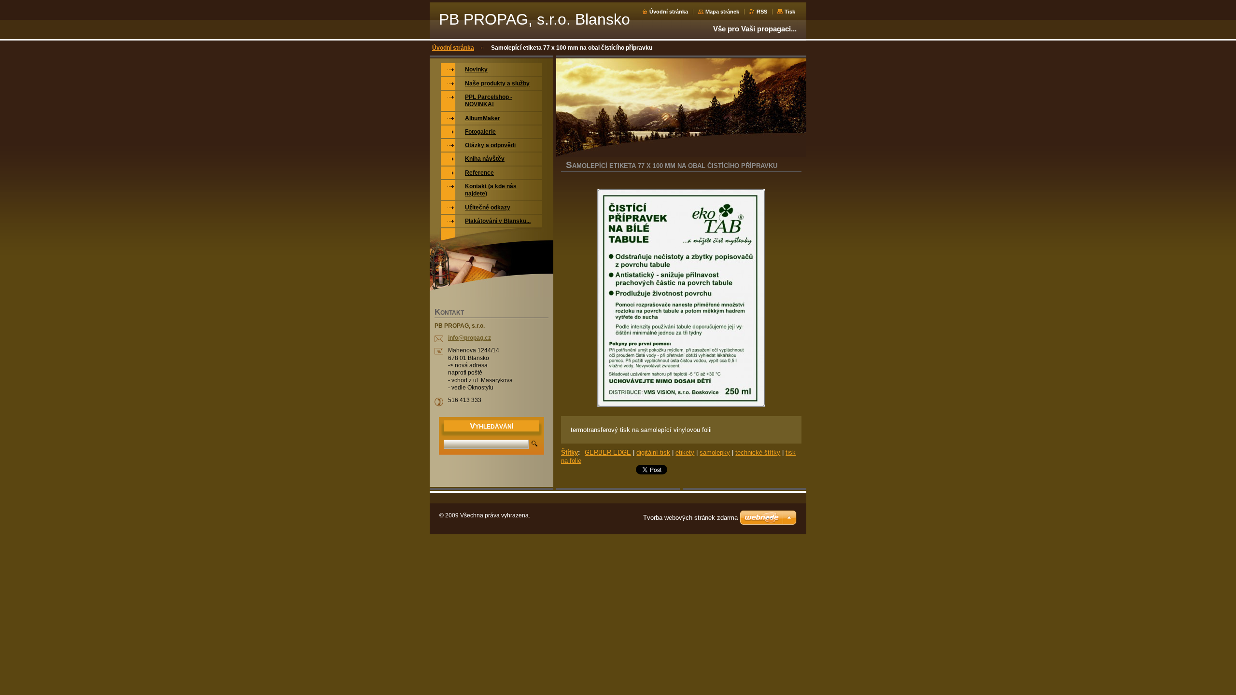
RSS (762, 11)
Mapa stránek (722, 11)
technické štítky (757, 452)
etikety (684, 452)
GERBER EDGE (608, 452)
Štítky (569, 452)
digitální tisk (653, 452)
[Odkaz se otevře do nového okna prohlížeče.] (681, 298)
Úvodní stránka (668, 11)
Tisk (790, 11)
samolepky (715, 452)
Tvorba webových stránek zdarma (690, 517)
